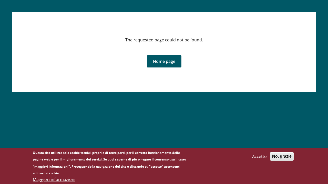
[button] (164, 61)
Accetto (259, 156)
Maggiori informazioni (54, 179)
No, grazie (282, 156)
